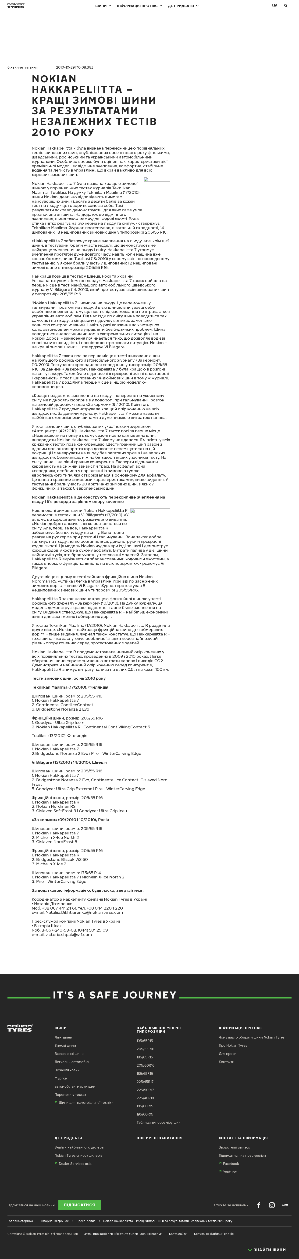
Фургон (61, 1078)
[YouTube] (285, 1205)
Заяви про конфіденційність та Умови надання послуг (123, 1234)
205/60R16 (145, 1065)
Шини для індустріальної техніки (86, 1103)
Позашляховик (67, 1070)
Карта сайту (178, 1234)
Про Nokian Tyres (233, 1045)
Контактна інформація (243, 1138)
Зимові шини (65, 1045)
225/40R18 (145, 1098)
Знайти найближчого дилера (79, 1147)
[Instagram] (271, 1205)
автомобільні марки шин (75, 1086)
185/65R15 (145, 1057)
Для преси (227, 1054)
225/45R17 (145, 1082)
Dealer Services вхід (75, 1164)
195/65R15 (145, 1041)
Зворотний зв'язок (234, 1147)
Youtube (230, 1172)
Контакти (226, 1062)
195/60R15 (145, 1114)
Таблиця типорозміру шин (159, 1122)
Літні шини (63, 1037)
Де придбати (181, 6)
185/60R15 (145, 1106)
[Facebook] (258, 1205)
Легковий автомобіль (72, 1062)
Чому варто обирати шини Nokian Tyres (252, 1037)
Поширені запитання (160, 1138)
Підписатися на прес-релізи (242, 1155)
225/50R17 (145, 1090)
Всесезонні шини (69, 1054)
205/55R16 (145, 1049)
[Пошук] (286, 5)
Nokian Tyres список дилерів (78, 1155)
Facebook (231, 1164)
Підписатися (79, 1205)
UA (275, 5)
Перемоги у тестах (70, 1095)
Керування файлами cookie (214, 1234)
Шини (101, 6)
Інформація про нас (137, 6)
